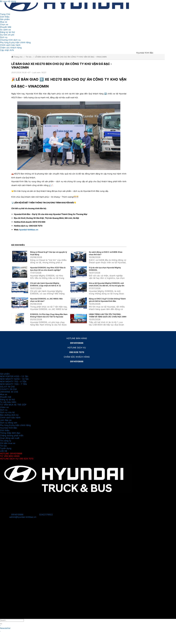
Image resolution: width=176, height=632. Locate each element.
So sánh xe (5, 29)
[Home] (76, 8)
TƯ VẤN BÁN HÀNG (10, 456)
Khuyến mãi (5, 397)
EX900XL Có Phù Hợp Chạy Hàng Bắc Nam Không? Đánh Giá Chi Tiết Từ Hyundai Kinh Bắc (49, 316)
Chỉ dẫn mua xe (7, 443)
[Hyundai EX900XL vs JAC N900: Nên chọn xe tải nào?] (19, 303)
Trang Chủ (5, 14)
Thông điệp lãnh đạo (10, 433)
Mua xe (3, 22)
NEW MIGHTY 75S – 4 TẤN (13, 381)
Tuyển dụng (5, 448)
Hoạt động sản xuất (9, 438)
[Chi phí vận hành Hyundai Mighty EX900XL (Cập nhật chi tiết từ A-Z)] (19, 287)
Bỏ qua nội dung (8, 1)
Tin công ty (5, 440)
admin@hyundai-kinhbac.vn (22, 517)
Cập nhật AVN (7, 50)
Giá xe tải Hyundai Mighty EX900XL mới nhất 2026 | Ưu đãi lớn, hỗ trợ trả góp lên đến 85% (106, 285)
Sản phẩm (5, 19)
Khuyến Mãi (5, 27)
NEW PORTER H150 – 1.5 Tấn (14, 376)
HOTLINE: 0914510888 (11, 453)
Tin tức (29, 57)
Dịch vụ (3, 37)
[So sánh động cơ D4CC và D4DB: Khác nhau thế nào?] (78, 256)
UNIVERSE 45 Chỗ (9, 391)
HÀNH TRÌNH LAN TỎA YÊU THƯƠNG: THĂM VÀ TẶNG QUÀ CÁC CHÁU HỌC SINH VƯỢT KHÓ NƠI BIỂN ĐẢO (107, 316)
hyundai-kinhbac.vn (28, 229)
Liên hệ (3, 451)
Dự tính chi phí (7, 34)
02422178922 (46, 514)
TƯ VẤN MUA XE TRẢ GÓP (13, 404)
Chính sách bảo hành (10, 45)
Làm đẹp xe (5, 420)
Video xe (4, 407)
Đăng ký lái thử (7, 32)
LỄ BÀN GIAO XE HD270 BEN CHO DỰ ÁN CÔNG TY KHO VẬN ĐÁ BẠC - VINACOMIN (71, 57)
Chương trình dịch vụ (10, 40)
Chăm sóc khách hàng (11, 47)
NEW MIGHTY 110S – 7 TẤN (13, 384)
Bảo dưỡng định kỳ (9, 415)
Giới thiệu (4, 16)
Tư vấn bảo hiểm (8, 402)
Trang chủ (17, 57)
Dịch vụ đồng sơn (8, 422)
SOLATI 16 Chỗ (7, 386)
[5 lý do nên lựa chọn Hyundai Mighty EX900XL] (78, 272)
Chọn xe (4, 24)
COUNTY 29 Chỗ (8, 389)
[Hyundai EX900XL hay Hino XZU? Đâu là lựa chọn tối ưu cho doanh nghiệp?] (19, 272)
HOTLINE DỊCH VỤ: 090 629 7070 (16, 458)
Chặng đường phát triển (11, 435)
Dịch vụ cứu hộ (7, 412)
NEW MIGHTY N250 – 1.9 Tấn (14, 379)
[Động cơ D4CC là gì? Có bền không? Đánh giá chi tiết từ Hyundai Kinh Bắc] (78, 303)
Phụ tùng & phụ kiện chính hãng (15, 42)
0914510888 (17, 514)
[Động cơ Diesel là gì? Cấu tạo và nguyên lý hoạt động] (19, 256)
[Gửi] (1, 623)
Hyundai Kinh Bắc (8, 427)
